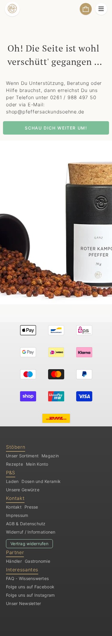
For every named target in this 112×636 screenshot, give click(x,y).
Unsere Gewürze (22, 489)
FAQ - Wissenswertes (27, 578)
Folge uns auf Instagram (30, 595)
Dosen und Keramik (41, 481)
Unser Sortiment (22, 455)
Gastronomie (37, 561)
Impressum (17, 515)
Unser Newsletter (23, 603)
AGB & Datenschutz (26, 523)
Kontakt (14, 506)
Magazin (50, 455)
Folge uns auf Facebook (30, 586)
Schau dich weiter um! (56, 127)
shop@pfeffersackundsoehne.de (45, 112)
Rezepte (14, 464)
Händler (14, 561)
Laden (12, 481)
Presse (31, 506)
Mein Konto (37, 464)
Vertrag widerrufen (29, 543)
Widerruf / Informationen (31, 531)
